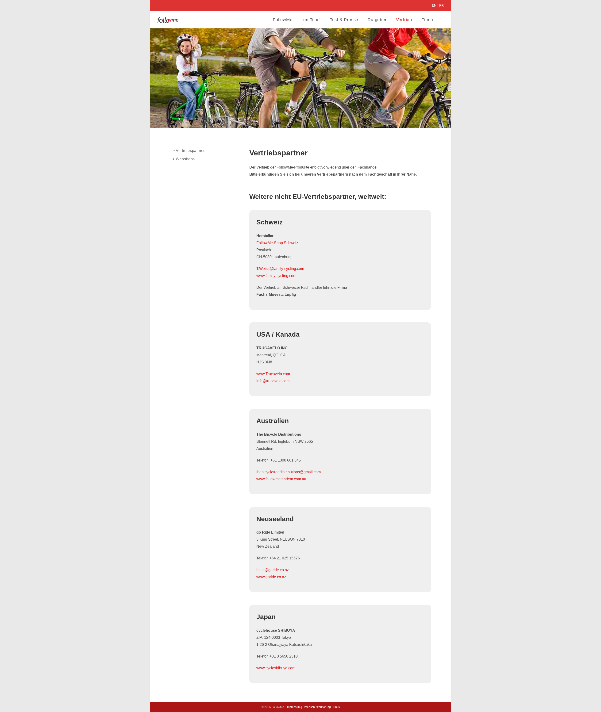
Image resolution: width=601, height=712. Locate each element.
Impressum (293, 707)
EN (434, 5)
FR (441, 5)
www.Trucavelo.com (273, 374)
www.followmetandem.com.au (281, 479)
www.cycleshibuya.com (275, 668)
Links (336, 707)
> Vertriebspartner (189, 151)
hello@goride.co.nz (272, 570)
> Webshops (184, 159)
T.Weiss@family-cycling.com (280, 269)
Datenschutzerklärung (317, 707)
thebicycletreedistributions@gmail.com (288, 472)
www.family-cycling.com (276, 276)
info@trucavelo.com (272, 381)
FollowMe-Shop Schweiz (277, 243)
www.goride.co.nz (271, 577)
